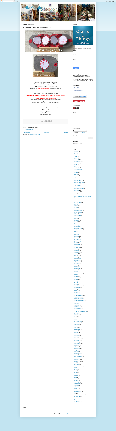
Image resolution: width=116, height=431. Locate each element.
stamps (75, 354)
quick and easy (77, 322)
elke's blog (34, 7)
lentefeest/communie (78, 273)
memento (76, 284)
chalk (75, 177)
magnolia (76, 276)
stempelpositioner (78, 358)
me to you (76, 282)
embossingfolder (77, 226)
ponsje (75, 316)
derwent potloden (78, 209)
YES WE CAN (77, 396)
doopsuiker (76, 217)
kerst (75, 265)
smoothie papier (77, 343)
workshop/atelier (36, 122)
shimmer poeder (77, 338)
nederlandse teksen (78, 295)
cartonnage (76, 175)
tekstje (75, 367)
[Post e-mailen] (42, 120)
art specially (76, 163)
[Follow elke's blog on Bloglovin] (80, 97)
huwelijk (76, 253)
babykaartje (76, 167)
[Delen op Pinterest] (51, 121)
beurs (75, 171)
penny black (76, 313)
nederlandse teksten (78, 298)
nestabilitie (76, 303)
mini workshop (77, 292)
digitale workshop (78, 212)
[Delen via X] (48, 121)
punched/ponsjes (78, 321)
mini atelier (76, 290)
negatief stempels (78, 302)
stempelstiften (77, 361)
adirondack (76, 155)
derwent (76, 207)
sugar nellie (76, 364)
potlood (75, 319)
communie (76, 190)
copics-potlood (77, 201)
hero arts (76, 249)
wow (75, 393)
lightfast (75, 274)
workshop (76, 388)
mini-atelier (76, 293)
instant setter (77, 255)
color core (76, 187)
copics (75, 199)
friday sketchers (77, 239)
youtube (76, 398)
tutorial (75, 372)
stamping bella (77, 353)
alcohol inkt (76, 159)
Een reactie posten (29, 129)
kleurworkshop (77, 268)
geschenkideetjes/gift (78, 241)
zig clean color (77, 401)
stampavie (76, 351)
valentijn (76, 378)
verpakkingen (77, 382)
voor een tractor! (77, 383)
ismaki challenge (77, 258)
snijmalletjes (77, 348)
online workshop (77, 308)
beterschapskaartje (78, 169)
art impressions (77, 161)
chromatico (76, 179)
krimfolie (76, 269)
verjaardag (76, 380)
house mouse (77, 252)
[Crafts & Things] (73, 89)
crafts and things (77, 202)
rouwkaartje (76, 324)
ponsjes (76, 318)
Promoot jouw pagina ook (78, 90)
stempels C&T (29, 122)
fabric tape (76, 233)
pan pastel (76, 310)
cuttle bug (76, 204)
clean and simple (78, 180)
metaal (75, 289)
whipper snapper (77, 386)
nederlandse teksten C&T (79, 300)
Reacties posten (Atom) (35, 134)
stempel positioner (78, 356)
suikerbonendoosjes (78, 366)
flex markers (76, 234)
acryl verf (76, 153)
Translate (84, 132)
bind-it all (76, 172)
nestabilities (76, 305)
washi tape (76, 385)
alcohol (75, 158)
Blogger (67, 413)
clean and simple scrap (79, 182)
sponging (76, 350)
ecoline (75, 223)
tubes (75, 370)
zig (74, 399)
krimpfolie (76, 271)
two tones (76, 375)
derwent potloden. (78, 210)
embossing (76, 225)
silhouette (76, 342)
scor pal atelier (77, 329)
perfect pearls (77, 314)
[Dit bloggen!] (46, 121)
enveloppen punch (78, 229)
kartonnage (76, 263)
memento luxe (77, 287)
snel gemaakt (77, 345)
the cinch (76, 369)
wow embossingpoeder (79, 394)
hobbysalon (76, 250)
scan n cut (76, 326)
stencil (75, 362)
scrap (75, 334)
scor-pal (76, 332)
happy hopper (77, 247)
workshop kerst (77, 390)
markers (76, 279)
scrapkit (75, 337)
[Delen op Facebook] (49, 121)
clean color (76, 183)
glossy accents (77, 245)
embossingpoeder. (78, 228)
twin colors (76, 374)
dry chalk (76, 221)
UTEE (75, 377)
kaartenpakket (77, 260)
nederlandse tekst (78, 297)
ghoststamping (77, 244)
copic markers (77, 195)
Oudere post (65, 132)
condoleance (77, 191)
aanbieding (76, 151)
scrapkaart (76, 335)
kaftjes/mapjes (77, 261)
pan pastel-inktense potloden (80, 311)
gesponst (76, 242)
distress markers (77, 215)
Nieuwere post (27, 132)
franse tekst (76, 237)
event (75, 231)
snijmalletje (76, 346)
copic (75, 193)
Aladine (75, 156)
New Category (77, 306)
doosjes (76, 218)
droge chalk (76, 220)
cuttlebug (76, 205)
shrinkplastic (77, 340)
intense (75, 257)
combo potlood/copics (79, 188)
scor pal (76, 327)
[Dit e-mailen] (45, 121)
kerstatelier (76, 266)
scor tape (76, 330)
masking (76, 281)
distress (75, 213)
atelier (75, 166)
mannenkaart (77, 277)
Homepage (46, 132)
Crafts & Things (76, 87)
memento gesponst (78, 285)
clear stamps (77, 185)
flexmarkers (76, 236)
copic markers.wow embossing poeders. (82, 196)
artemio (75, 164)
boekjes (76, 174)
